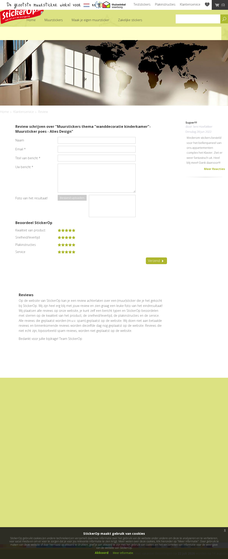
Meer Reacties (214, 169)
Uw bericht (24, 167)
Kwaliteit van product (30, 230)
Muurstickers (54, 20)
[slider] (66, 230)
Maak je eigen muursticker (90, 20)
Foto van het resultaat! (31, 198)
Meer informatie (123, 553)
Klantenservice (190, 4)
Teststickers (142, 4)
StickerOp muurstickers (22, 13)
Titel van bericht (27, 158)
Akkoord (101, 553)
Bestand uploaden (72, 198)
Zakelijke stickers (130, 20)
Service (20, 252)
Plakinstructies (165, 4)
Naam (19, 140)
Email (20, 149)
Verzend (154, 261)
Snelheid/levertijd (27, 237)
